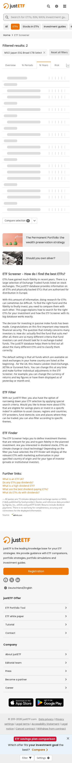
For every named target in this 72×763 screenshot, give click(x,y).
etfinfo (20, 504)
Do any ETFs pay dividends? (18, 482)
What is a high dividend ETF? (19, 485)
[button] (34, 220)
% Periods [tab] (27, 65)
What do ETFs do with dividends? (21, 492)
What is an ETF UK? (13, 479)
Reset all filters (59, 52)
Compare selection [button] (17, 220)
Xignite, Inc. (10, 504)
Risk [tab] (57, 65)
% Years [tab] (43, 65)
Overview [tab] (10, 65)
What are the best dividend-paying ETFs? (25, 489)
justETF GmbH (34, 504)
